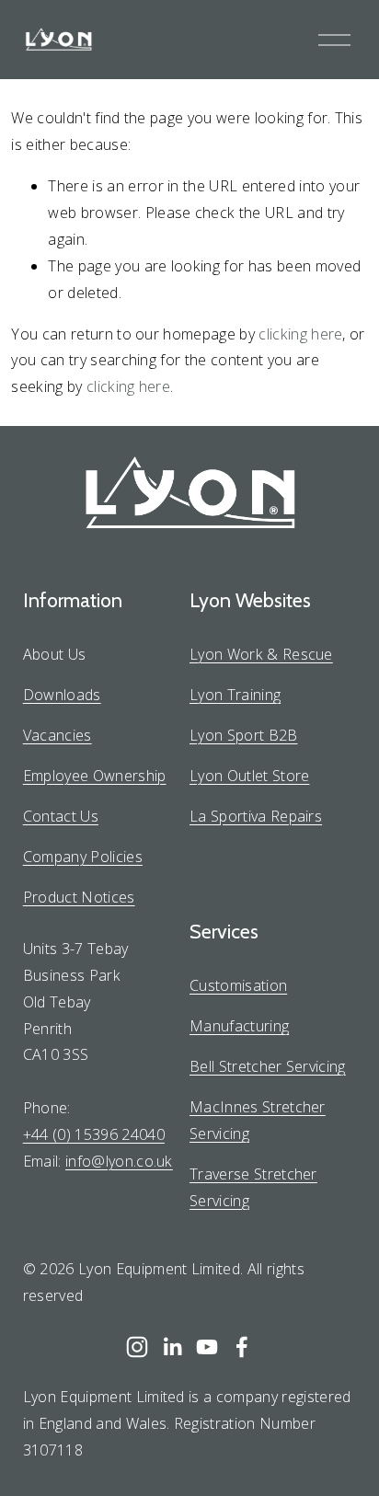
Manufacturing (239, 1026)
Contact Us (60, 816)
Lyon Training (235, 695)
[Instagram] (137, 1347)
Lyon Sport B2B (244, 735)
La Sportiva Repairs (256, 816)
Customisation (238, 985)
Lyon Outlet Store (249, 775)
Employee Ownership (95, 775)
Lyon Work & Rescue (261, 654)
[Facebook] (242, 1347)
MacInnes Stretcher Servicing (258, 1120)
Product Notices (79, 897)
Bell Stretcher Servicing (268, 1066)
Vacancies (57, 735)
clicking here (300, 334)
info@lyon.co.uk (119, 1161)
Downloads (62, 695)
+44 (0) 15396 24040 (94, 1134)
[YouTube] (207, 1347)
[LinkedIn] (172, 1347)
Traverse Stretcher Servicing (253, 1187)
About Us (54, 654)
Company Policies (83, 856)
